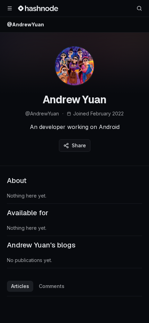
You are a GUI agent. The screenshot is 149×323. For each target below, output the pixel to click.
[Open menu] (9, 8)
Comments (51, 286)
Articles (20, 286)
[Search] (139, 8)
